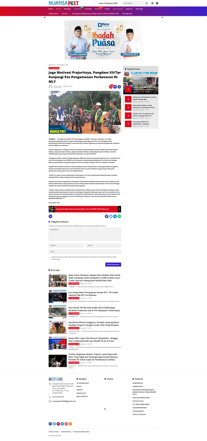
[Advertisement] (103, 426)
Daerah (80, 390)
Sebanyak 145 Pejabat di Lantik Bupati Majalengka (144, 98)
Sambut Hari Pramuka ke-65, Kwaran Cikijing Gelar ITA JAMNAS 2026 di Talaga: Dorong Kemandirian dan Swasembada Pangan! (144, 115)
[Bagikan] (119, 87)
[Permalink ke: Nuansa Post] (51, 87)
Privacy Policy (138, 401)
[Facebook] (106, 216)
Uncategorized (54, 68)
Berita (79, 386)
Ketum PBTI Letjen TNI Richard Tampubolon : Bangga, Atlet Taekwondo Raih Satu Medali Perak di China (93, 339)
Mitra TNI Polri (82, 396)
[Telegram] (115, 216)
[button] (147, 3)
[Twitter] (111, 216)
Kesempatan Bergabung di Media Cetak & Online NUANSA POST (144, 392)
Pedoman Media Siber (141, 398)
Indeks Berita (138, 383)
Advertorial (81, 393)
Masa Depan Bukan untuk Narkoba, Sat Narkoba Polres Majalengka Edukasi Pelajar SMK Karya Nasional (145, 106)
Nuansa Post (58, 86)
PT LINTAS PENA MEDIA (141, 404)
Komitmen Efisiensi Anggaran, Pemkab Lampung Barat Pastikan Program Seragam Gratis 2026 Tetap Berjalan (93, 323)
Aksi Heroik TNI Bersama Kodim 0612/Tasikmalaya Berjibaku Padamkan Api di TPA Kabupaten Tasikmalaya (94, 309)
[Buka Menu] (157, 3)
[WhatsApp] (119, 216)
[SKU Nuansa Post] (64, 3)
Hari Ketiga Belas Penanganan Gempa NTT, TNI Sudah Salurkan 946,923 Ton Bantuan (93, 293)
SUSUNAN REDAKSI (140, 408)
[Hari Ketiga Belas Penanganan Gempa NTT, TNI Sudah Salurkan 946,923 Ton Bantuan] (58, 296)
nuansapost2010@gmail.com (64, 401)
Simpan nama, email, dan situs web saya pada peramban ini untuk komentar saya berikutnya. (83, 258)
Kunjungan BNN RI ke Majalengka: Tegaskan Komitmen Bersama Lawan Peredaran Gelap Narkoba (143, 123)
